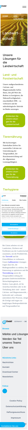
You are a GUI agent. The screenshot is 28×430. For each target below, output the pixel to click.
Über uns (7, 347)
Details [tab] (14, 200)
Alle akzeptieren (14, 224)
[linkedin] (4, 391)
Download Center (10, 372)
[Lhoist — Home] (7, 322)
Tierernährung (7, 273)
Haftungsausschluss (16, 412)
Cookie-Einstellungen (13, 228)
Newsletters (7, 376)
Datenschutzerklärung (16, 406)
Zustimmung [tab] (5, 200)
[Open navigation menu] (24, 7)
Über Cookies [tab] (22, 200)
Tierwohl (8, 256)
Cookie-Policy (16, 401)
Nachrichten (7, 362)
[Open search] (18, 7)
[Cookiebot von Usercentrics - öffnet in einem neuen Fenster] (20, 196)
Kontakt (5, 367)
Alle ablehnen (14, 233)
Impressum (16, 418)
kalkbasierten (13, 262)
